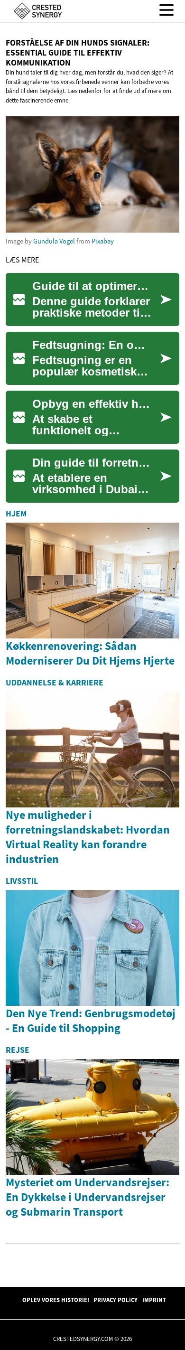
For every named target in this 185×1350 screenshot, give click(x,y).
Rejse (17, 1050)
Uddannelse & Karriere (54, 682)
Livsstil (22, 881)
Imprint (154, 1299)
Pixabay (103, 241)
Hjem (16, 513)
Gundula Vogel (54, 241)
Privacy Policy (115, 1299)
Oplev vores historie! (55, 1299)
